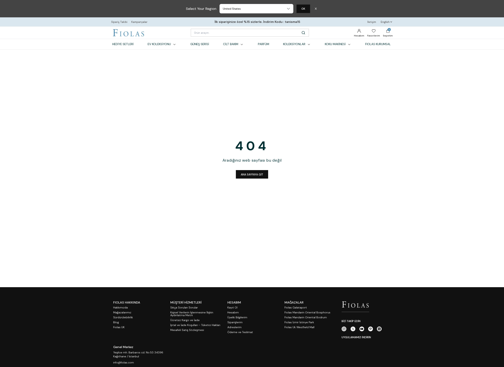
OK (303, 8)
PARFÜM (263, 44)
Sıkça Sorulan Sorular (184, 307)
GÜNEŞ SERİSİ (199, 44)
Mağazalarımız (122, 312)
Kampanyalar (139, 22)
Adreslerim (234, 327)
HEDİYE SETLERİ (123, 44)
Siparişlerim (235, 322)
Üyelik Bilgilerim (237, 317)
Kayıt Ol (232, 307)
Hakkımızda (120, 307)
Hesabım (359, 35)
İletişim (371, 22)
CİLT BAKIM (230, 44)
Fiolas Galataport (295, 307)
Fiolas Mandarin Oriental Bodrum (305, 317)
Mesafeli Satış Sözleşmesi (187, 330)
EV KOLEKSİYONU (159, 44)
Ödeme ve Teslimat (240, 332)
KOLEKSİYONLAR (294, 44)
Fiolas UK (119, 327)
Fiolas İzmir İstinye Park (299, 322)
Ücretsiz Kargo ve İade (185, 320)
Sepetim (388, 32)
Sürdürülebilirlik (123, 317)
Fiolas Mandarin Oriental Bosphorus (307, 312)
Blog (116, 322)
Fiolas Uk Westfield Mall (299, 327)
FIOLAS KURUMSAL (378, 44)
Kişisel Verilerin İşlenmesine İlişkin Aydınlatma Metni (191, 314)
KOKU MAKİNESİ (335, 44)
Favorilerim (373, 35)
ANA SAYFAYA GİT (252, 174)
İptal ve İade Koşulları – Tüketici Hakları (195, 325)
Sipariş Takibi (119, 22)
